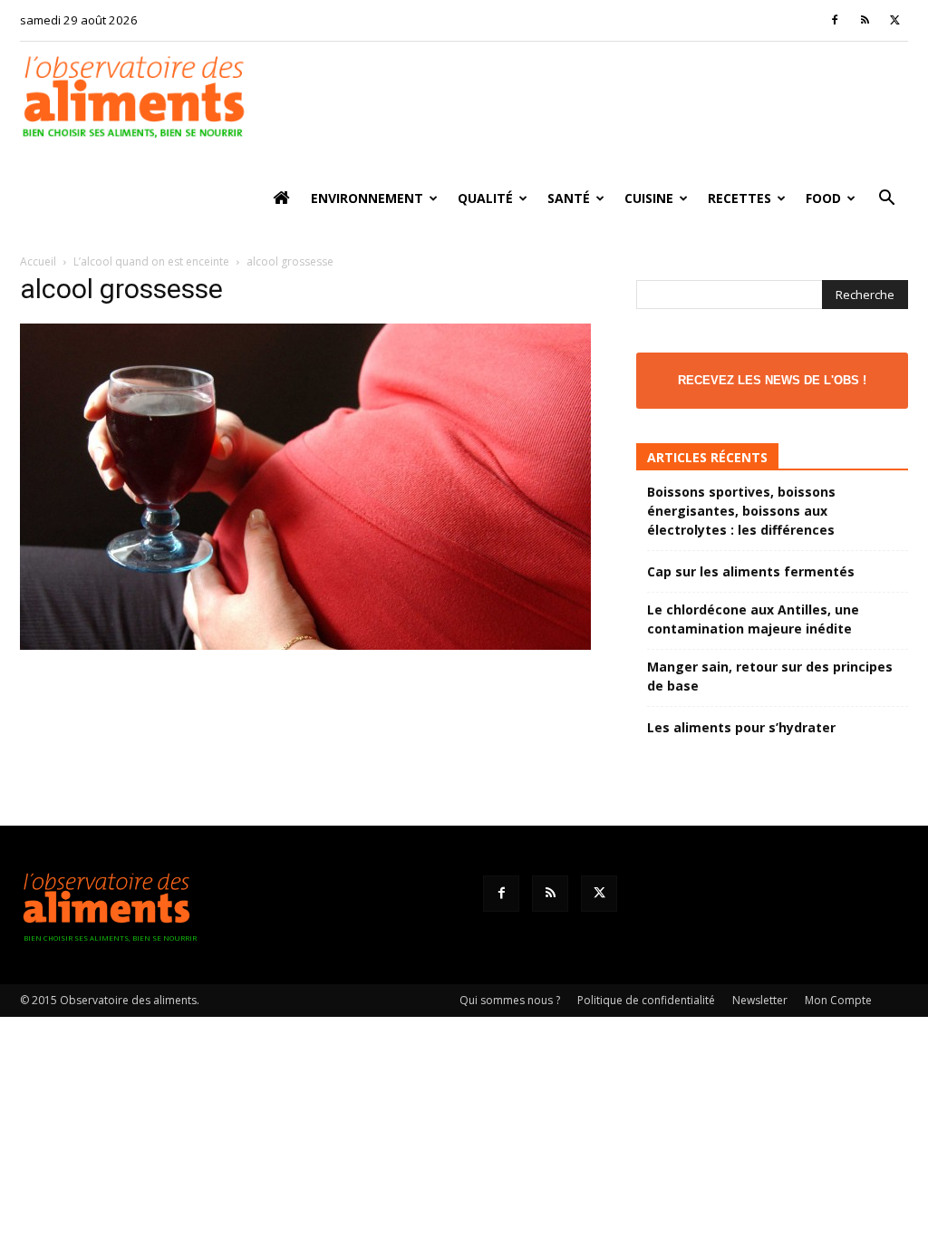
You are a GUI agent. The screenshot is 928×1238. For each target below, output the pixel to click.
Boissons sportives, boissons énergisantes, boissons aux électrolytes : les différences (741, 510)
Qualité (485, 198)
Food (823, 198)
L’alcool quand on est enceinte (151, 261)
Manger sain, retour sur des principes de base (770, 676)
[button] (886, 199)
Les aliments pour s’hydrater (741, 727)
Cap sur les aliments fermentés (751, 571)
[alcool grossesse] (305, 645)
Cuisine (648, 198)
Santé (568, 198)
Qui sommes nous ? (509, 1000)
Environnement (367, 198)
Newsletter (760, 1000)
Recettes (739, 198)
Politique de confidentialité (646, 1000)
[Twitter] (894, 20)
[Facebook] (834, 20)
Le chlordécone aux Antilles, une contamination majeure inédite (753, 619)
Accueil (38, 261)
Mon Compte (838, 1000)
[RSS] (864, 20)
